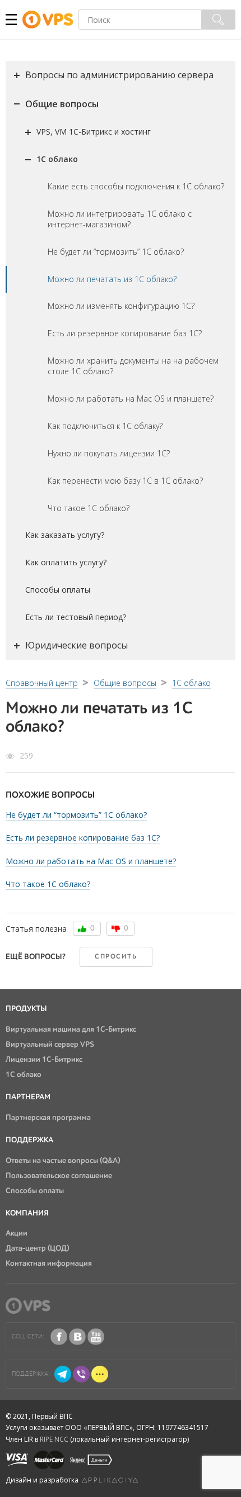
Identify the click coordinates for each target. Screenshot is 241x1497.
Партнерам (28, 1097)
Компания (27, 1213)
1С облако (57, 159)
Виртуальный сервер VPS (50, 1044)
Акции (16, 1233)
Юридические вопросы (76, 645)
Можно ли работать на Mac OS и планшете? (131, 398)
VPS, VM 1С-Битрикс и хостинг (93, 131)
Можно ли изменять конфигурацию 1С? (121, 306)
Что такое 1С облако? (88, 508)
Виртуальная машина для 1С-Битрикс (71, 1029)
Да (82, 929)
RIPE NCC (54, 1439)
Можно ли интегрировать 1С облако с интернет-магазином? (120, 219)
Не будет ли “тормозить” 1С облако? (116, 251)
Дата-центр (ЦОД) (37, 1248)
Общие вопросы (62, 104)
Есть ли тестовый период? (75, 617)
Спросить (116, 956)
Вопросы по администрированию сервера (119, 75)
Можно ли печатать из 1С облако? (112, 279)
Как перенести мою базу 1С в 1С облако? (125, 480)
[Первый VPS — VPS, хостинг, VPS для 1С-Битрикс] (50, 20)
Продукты (26, 1009)
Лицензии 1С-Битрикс (44, 1060)
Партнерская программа (48, 1118)
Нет (116, 929)
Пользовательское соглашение (59, 1176)
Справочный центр (42, 683)
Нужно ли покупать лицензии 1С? (109, 453)
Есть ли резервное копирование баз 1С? (125, 333)
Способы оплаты (57, 589)
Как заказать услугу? (64, 535)
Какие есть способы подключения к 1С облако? (136, 186)
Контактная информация (49, 1263)
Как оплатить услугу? (65, 562)
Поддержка (29, 1140)
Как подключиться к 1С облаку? (105, 426)
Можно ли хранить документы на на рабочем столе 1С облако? (133, 365)
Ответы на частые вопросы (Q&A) (63, 1161)
